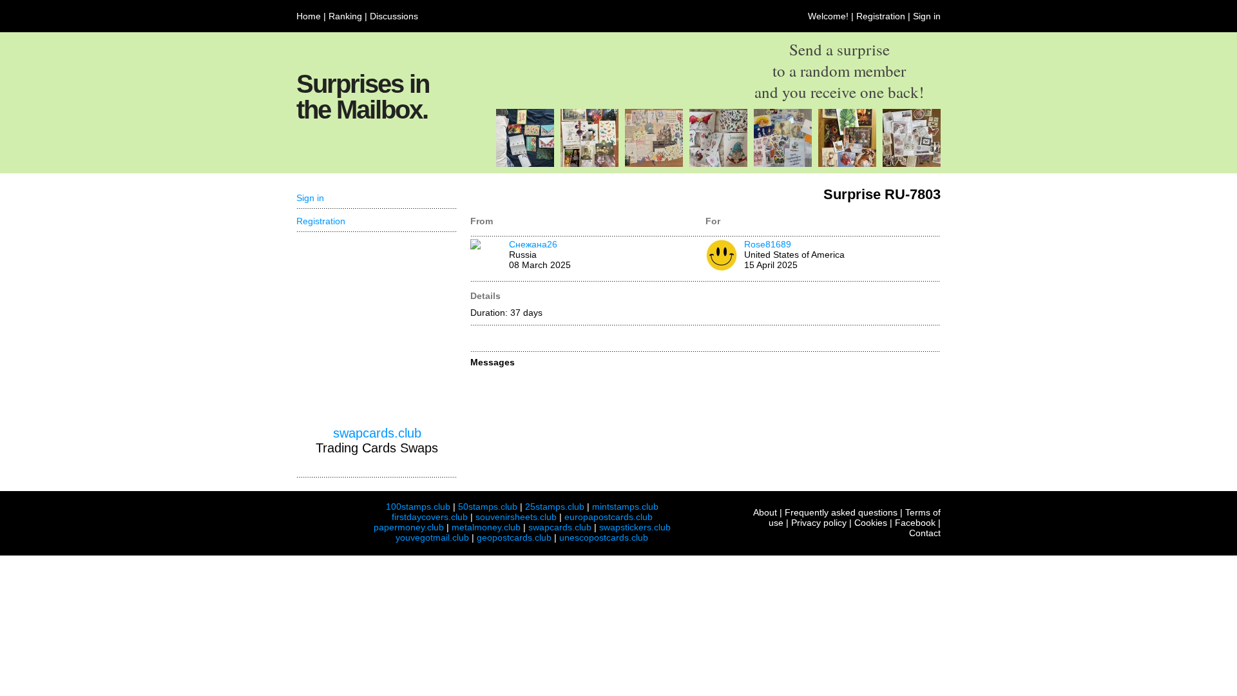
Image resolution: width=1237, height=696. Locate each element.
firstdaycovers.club (430, 517)
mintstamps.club (625, 506)
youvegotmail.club (432, 537)
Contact (925, 533)
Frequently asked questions (841, 512)
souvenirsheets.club (516, 517)
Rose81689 (767, 244)
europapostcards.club (608, 517)
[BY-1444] (847, 164)
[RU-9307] (589, 164)
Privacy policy (819, 522)
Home (308, 16)
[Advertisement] (376, 329)
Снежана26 (533, 244)
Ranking (345, 16)
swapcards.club (377, 433)
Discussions (394, 16)
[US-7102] (525, 164)
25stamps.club (554, 506)
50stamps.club (487, 506)
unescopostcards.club (603, 537)
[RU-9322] (783, 164)
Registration (880, 16)
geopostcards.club (514, 537)
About (765, 512)
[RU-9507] (654, 164)
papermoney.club (409, 527)
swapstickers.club (635, 527)
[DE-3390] (718, 164)
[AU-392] (912, 164)
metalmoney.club (486, 527)
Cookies (870, 522)
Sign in (927, 16)
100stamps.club (418, 506)
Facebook (915, 522)
